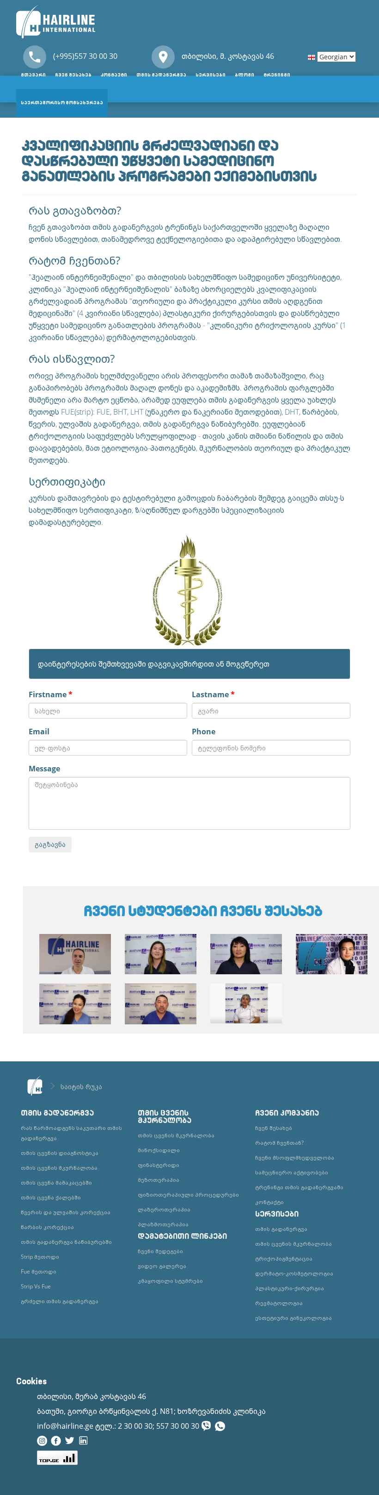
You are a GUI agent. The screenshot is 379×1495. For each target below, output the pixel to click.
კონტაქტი (114, 75)
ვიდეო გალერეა (162, 1266)
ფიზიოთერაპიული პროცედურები (188, 1195)
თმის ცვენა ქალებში (51, 1197)
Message (44, 768)
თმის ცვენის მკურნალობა (59, 1168)
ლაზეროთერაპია (164, 1209)
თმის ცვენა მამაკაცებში (56, 1182)
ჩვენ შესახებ (73, 75)
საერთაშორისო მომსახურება (62, 103)
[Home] (55, 21)
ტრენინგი (276, 75)
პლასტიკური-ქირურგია (289, 1288)
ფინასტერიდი (158, 1165)
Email (39, 731)
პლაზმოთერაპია (163, 1224)
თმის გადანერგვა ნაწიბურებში (66, 1242)
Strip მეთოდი (40, 1257)
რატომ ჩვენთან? (279, 1143)
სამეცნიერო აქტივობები (291, 1172)
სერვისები (211, 75)
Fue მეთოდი (38, 1271)
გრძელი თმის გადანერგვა (59, 1301)
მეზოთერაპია (158, 1180)
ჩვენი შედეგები (160, 1251)
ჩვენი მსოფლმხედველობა (294, 1157)
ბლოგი (244, 75)
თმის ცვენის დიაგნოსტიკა (59, 1153)
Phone (203, 731)
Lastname (213, 694)
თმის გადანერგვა (161, 75)
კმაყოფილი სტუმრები (170, 1281)
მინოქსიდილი (159, 1150)
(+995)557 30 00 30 (85, 56)
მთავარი (33, 75)
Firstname (51, 694)
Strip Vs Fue (36, 1286)
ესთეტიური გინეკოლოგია (293, 1318)
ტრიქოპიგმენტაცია (283, 1258)
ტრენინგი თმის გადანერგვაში (299, 1187)
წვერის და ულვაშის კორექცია (65, 1212)
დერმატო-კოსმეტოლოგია (294, 1273)
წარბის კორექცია (47, 1227)
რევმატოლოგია (279, 1303)
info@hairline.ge (65, 1426)
